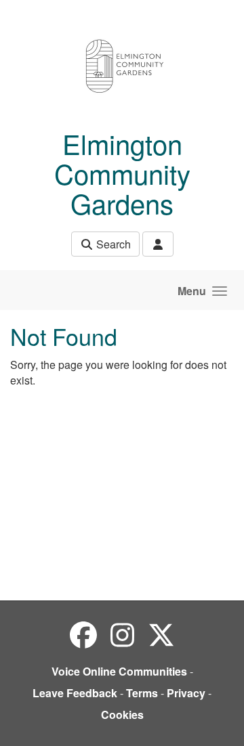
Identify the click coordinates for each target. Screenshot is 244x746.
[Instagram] (122, 634)
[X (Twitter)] (161, 634)
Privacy (186, 693)
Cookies (122, 714)
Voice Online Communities (119, 671)
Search (112, 244)
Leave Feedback (75, 693)
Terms (142, 693)
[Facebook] (83, 634)
